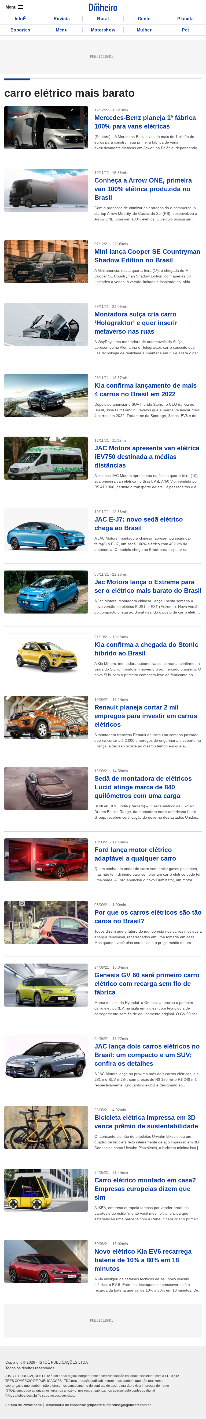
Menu (62, 30)
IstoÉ (20, 18)
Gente (144, 18)
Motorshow (103, 30)
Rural (103, 18)
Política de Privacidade (23, 1405)
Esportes (20, 30)
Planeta (185, 18)
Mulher (144, 30)
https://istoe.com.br (22, 1395)
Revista (62, 18)
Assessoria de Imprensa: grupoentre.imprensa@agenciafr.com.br (98, 1405)
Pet (185, 30)
